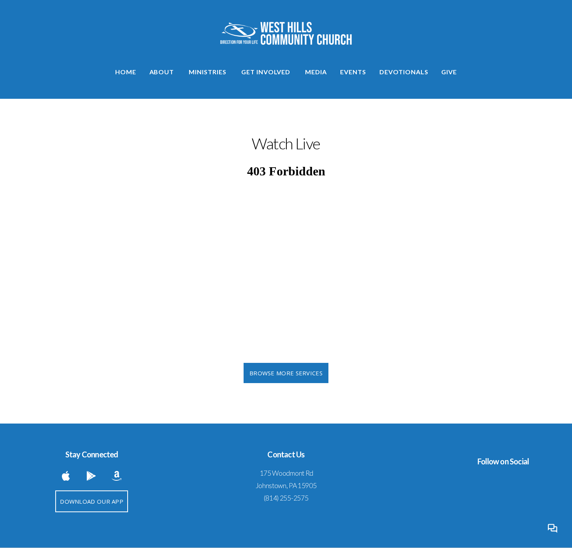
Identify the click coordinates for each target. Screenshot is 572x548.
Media (316, 71)
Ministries (208, 71)
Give (449, 71)
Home (125, 71)
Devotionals (403, 71)
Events (353, 71)
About (162, 71)
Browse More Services (286, 373)
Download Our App (91, 501)
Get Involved (266, 71)
